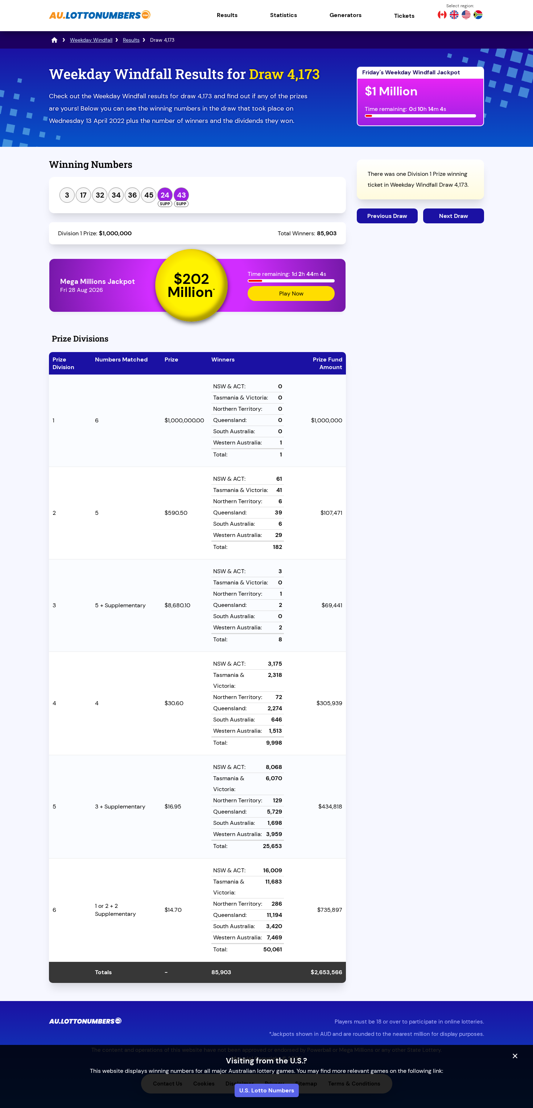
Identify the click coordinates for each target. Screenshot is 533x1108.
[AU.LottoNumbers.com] (99, 20)
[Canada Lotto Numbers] (442, 15)
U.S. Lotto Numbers (266, 1090)
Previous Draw (387, 216)
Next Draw (453, 216)
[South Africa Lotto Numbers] (478, 15)
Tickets (404, 16)
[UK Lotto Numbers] (454, 15)
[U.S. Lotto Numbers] (466, 15)
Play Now (291, 293)
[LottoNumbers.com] (54, 40)
